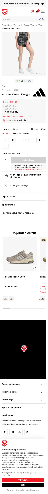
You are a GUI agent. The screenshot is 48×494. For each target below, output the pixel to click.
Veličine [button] (16, 133)
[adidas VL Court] (42, 298)
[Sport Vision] (4, 11)
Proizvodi (18, 25)
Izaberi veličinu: (10, 129)
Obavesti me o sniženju (16, 120)
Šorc (41, 25)
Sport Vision (7, 25)
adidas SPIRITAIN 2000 (14, 276)
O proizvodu (8, 196)
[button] (24, 19)
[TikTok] (27, 432)
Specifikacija (8, 204)
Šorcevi (34, 25)
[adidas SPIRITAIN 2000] (20, 254)
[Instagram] (12, 432)
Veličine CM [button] (26, 133)
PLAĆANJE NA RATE (27, 3)
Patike (6, 273)
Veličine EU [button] (6, 133)
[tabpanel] (24, 54)
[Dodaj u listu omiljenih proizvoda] (34, 267)
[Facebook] (4, 432)
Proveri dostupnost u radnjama (18, 212)
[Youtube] (19, 432)
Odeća (26, 25)
